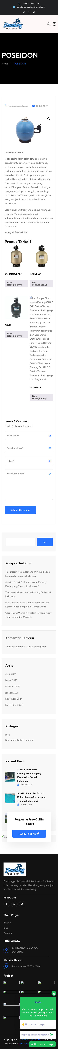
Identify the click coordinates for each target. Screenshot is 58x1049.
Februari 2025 (12, 686)
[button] (48, 118)
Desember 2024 (13, 698)
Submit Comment (20, 510)
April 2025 (10, 674)
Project (7, 922)
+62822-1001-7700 (28, 833)
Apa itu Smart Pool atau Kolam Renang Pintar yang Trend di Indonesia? (31, 797)
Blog (7, 734)
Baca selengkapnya (14, 283)
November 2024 (14, 705)
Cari (45, 542)
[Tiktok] (34, 12)
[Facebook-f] (24, 12)
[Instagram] (29, 12)
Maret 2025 (11, 680)
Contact (8, 933)
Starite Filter (21, 232)
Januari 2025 (12, 692)
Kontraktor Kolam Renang (19, 740)
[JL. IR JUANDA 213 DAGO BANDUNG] (6, 950)
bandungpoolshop (18, 106)
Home (5, 63)
